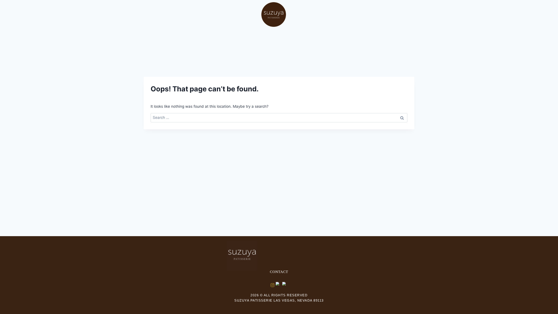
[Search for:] (279, 117)
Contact (279, 272)
